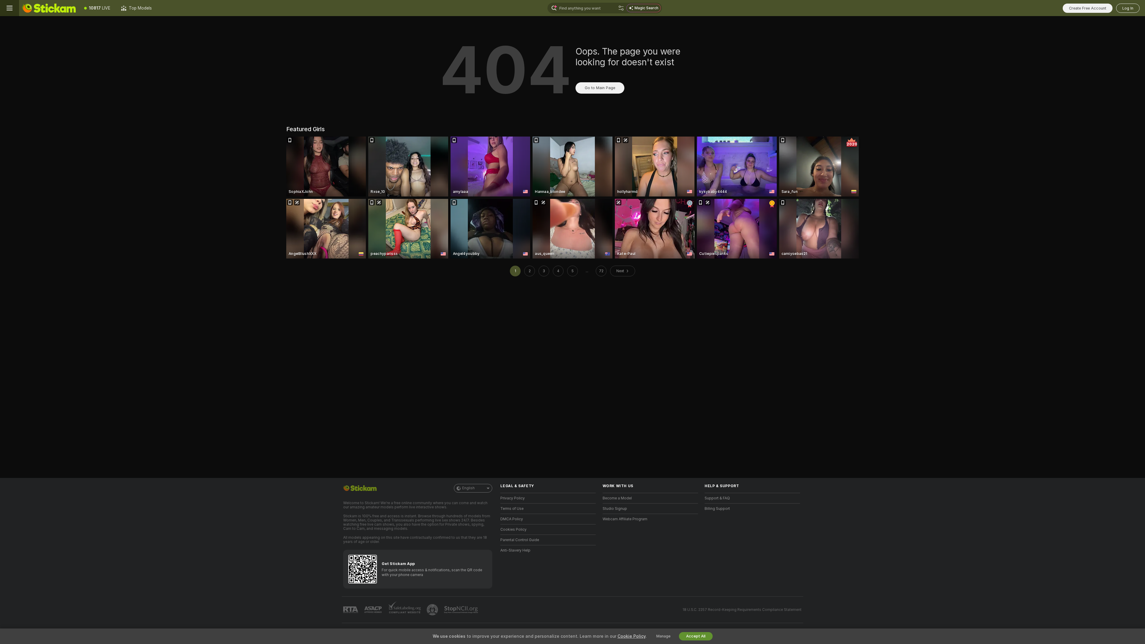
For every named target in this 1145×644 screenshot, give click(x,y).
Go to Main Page (600, 88)
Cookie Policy (632, 636)
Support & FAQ (717, 498)
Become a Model (617, 498)
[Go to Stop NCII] (461, 609)
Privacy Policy (512, 498)
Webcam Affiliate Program (625, 519)
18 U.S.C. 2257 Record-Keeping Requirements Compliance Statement (742, 610)
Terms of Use (512, 509)
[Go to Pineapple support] (433, 609)
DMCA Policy (511, 519)
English (468, 488)
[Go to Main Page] (49, 8)
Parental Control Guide (519, 540)
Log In (1127, 8)
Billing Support (717, 509)
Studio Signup (615, 509)
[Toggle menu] (9, 8)
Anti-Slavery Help (515, 550)
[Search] (621, 8)
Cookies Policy (513, 529)
